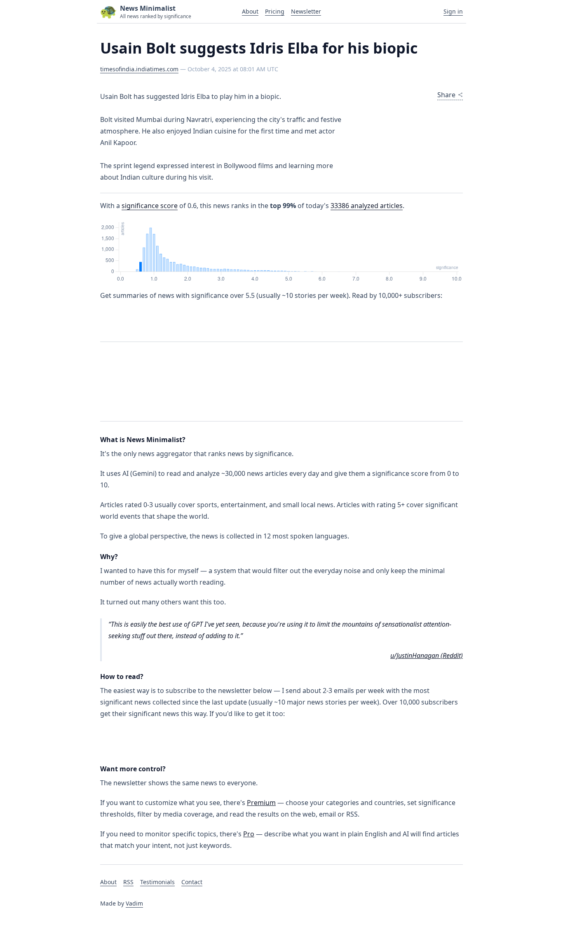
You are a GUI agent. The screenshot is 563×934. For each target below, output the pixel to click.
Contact (191, 882)
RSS (128, 882)
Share (446, 94)
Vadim (134, 903)
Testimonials (157, 882)
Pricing (274, 11)
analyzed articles (367, 205)
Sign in (453, 11)
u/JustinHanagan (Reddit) (426, 655)
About (250, 11)
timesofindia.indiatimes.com (139, 69)
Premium (261, 802)
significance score (150, 205)
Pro (248, 833)
